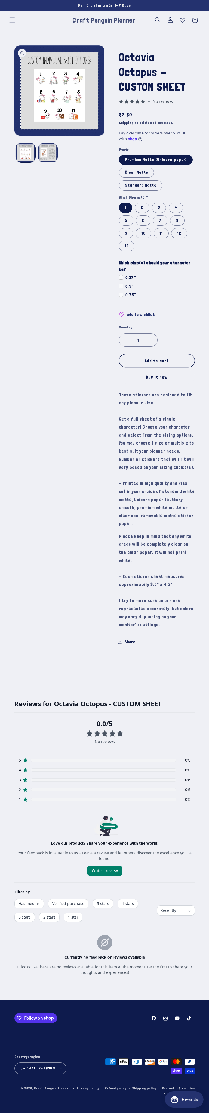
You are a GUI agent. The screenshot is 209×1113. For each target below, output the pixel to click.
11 (161, 233)
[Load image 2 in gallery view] (48, 153)
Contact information (178, 1088)
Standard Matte (140, 185)
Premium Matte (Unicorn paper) (156, 159)
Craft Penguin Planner (52, 1088)
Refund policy (116, 1088)
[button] (12, 20)
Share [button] (129, 642)
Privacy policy (87, 1088)
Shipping (126, 123)
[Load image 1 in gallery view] (25, 153)
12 (179, 233)
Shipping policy (144, 1088)
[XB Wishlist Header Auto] (182, 19)
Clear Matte (136, 172)
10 (143, 233)
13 (126, 246)
